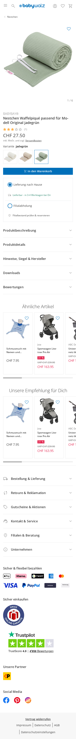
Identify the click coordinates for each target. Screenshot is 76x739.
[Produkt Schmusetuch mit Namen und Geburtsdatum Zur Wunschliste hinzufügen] (27, 318)
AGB (57, 725)
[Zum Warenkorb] (70, 6)
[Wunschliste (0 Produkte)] (62, 6)
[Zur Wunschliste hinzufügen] (69, 29)
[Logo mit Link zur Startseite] (32, 6)
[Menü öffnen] (5, 6)
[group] (38, 59)
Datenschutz (42, 725)
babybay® (11, 114)
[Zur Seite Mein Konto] (55, 6)
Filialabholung (22, 206)
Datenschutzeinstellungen (38, 732)
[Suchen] (13, 6)
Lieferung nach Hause (27, 184)
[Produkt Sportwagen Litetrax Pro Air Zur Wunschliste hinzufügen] (58, 318)
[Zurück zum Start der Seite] (72, 712)
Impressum (23, 725)
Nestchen (12, 16)
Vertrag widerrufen (38, 719)
